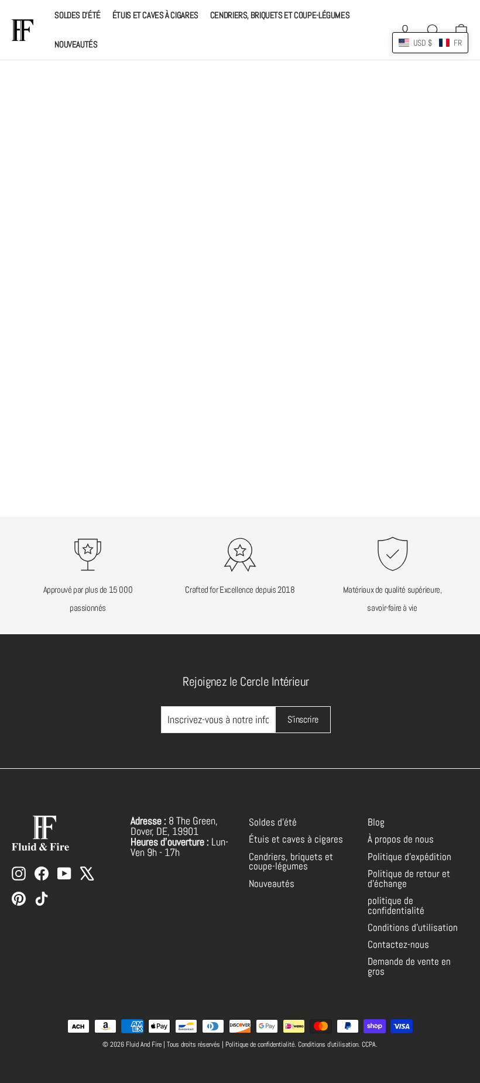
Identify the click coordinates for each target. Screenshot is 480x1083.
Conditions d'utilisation (413, 928)
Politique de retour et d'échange (409, 879)
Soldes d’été (77, 14)
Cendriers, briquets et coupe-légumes (280, 14)
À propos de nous (401, 839)
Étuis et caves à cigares (155, 14)
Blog (376, 822)
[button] (430, 43)
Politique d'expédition (409, 857)
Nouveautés (75, 44)
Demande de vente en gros (409, 966)
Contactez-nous (398, 944)
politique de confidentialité (396, 906)
